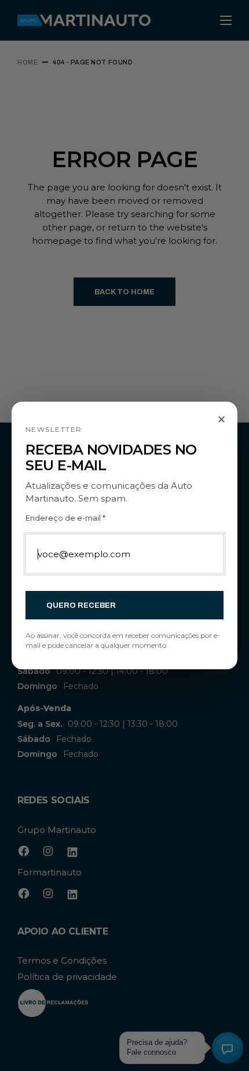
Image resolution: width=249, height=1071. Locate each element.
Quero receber (81, 605)
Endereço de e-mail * (65, 517)
